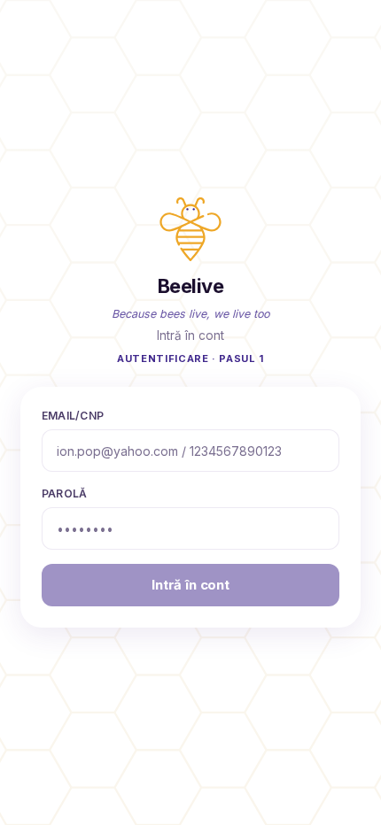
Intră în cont (190, 584)
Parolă (64, 493)
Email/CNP (73, 415)
